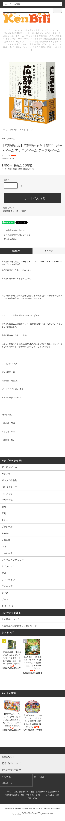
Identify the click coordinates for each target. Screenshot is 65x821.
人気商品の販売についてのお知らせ (19, 626)
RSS (29, 798)
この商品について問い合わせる (17, 235)
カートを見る (39, 777)
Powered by (16, 814)
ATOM (35, 798)
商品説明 (16, 251)
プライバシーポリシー (34, 795)
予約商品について (10, 619)
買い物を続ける (10, 239)
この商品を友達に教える (14, 230)
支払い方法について (22, 792)
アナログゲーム (15, 130)
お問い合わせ (7, 783)
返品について (9, 208)
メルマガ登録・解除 (52, 795)
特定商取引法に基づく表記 (14, 211)
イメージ (49, 251)
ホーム (5, 130)
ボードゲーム (28, 130)
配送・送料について (38, 792)
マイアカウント (8, 777)
